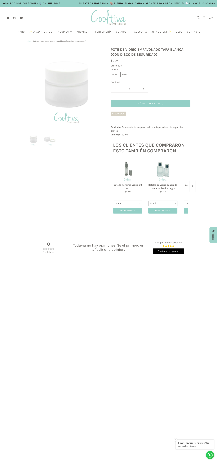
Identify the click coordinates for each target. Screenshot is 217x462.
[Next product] (192, 186)
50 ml (114, 75)
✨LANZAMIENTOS (40, 31)
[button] (33, 139)
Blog (179, 31)
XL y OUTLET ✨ (161, 31)
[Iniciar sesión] (204, 17)
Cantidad (115, 82)
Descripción (118, 114)
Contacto (193, 31)
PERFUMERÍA (103, 31)
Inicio (21, 31)
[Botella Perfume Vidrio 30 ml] (127, 170)
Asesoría (140, 31)
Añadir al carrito (150, 103)
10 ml (124, 75)
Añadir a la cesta (127, 210)
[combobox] (127, 203)
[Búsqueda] (198, 17)
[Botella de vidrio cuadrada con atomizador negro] (162, 170)
